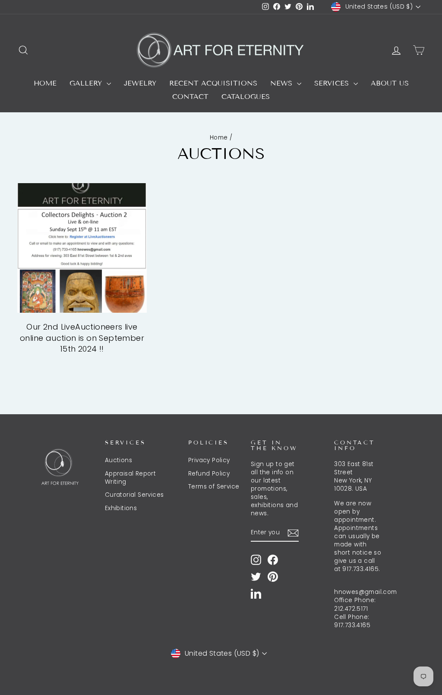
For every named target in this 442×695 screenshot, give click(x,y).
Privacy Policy (209, 460)
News (282, 83)
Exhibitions (121, 508)
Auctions (118, 460)
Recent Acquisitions (213, 83)
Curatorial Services (134, 495)
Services (332, 83)
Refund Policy (209, 474)
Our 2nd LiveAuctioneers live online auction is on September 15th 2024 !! (82, 337)
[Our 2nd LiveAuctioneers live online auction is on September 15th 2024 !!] (82, 248)
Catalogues (245, 96)
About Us (390, 83)
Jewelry (140, 83)
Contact (190, 96)
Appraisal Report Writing (130, 478)
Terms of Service (213, 486)
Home (45, 83)
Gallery (86, 83)
